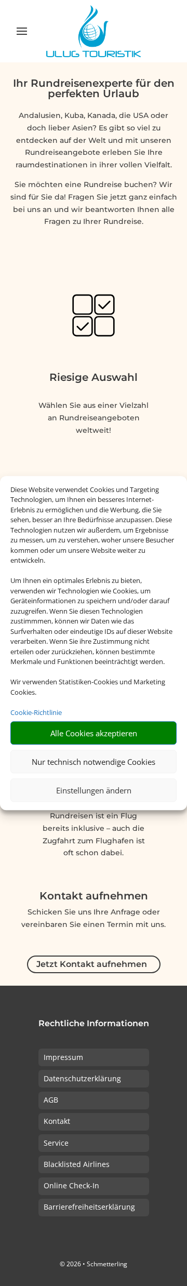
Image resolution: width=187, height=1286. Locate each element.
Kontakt (57, 1121)
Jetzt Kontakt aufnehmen (91, 964)
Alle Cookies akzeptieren (93, 733)
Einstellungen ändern (93, 790)
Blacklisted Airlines (77, 1164)
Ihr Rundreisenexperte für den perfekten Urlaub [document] (94, 89)
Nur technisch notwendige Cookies (93, 762)
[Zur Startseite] (93, 31)
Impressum (63, 1057)
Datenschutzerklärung (82, 1078)
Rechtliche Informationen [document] (93, 1023)
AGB (51, 1100)
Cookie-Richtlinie (36, 712)
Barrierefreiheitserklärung (89, 1207)
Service (56, 1143)
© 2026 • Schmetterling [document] (93, 1264)
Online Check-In (71, 1185)
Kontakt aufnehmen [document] (93, 896)
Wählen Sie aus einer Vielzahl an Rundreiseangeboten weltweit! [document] (93, 418)
